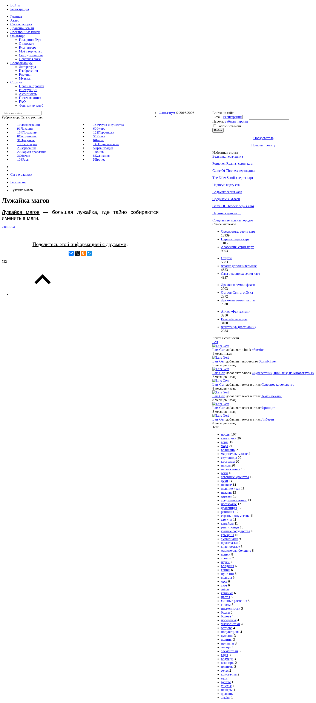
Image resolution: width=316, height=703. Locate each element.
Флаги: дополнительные (239, 266)
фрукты (226, 519)
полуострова (230, 632)
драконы (227, 693)
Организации (103, 148)
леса (224, 581)
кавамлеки (228, 438)
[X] (77, 253)
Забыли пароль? (236, 121)
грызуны (227, 535)
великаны (228, 450)
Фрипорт (268, 408)
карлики (227, 593)
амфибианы (229, 539)
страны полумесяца (235, 515)
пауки (225, 562)
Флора (99, 128)
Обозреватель (263, 138)
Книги (99, 136)
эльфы (225, 697)
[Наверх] (42, 294)
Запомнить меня (229, 126)
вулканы (227, 635)
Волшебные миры (234, 319)
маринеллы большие (236, 550)
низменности (230, 608)
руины (226, 682)
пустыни (227, 574)
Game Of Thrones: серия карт (233, 206)
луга (224, 678)
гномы (226, 604)
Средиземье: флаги (226, 199)
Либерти (267, 419)
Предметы (26, 140)
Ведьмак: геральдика (227, 156)
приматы (227, 643)
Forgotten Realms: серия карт (233, 163)
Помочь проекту (263, 145)
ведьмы (226, 577)
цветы (225, 597)
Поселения (27, 132)
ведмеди (227, 659)
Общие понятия (106, 144)
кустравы (228, 461)
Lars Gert (218, 350)
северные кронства (235, 477)
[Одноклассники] (83, 253)
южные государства (235, 531)
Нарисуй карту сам (226, 185)
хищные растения (234, 601)
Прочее (99, 159)
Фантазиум (167, 113)
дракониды (229, 508)
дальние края (230, 488)
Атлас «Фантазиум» (235, 311)
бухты (225, 612)
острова (226, 628)
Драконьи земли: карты (238, 300)
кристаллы (229, 674)
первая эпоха (230, 469)
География (27, 144)
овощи (226, 647)
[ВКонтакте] (71, 253)
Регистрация (232, 117)
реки (224, 473)
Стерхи (226, 258)
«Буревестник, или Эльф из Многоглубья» (283, 373)
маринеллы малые (234, 454)
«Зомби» (258, 350)
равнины (8, 226)
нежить (226, 492)
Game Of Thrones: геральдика (233, 170)
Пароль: (218, 121)
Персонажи (103, 132)
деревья (226, 496)
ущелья (226, 686)
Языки (98, 140)
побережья (228, 620)
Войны (98, 151)
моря (224, 446)
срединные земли (234, 500)
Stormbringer (268, 361)
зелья (225, 670)
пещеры (227, 690)
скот (224, 585)
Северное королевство (277, 384)
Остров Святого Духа (237, 292)
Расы (23, 159)
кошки (225, 554)
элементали (229, 651)
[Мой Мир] (89, 253)
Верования (26, 148)
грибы (225, 570)
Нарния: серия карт (226, 213)
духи (224, 481)
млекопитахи (230, 624)
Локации (25, 128)
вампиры (227, 663)
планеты (227, 666)
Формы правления (31, 151)
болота (226, 616)
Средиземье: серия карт (238, 231)
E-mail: (217, 117)
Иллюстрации (28, 124)
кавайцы (227, 523)
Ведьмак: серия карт (227, 192)
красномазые (230, 546)
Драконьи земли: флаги (238, 285)
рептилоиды (230, 527)
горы (224, 442)
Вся (215, 342)
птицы (226, 465)
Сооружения (27, 136)
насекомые (229, 504)
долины (226, 639)
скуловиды (229, 457)
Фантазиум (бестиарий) (238, 327)
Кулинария (101, 155)
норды (225, 434)
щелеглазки (229, 543)
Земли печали (271, 396)
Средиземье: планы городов (232, 220)
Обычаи (23, 155)
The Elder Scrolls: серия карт (232, 178)
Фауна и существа (108, 124)
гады (224, 655)
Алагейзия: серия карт (237, 247)
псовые (226, 485)
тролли (226, 558)
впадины (227, 566)
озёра (225, 589)
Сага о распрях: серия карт (240, 273)
